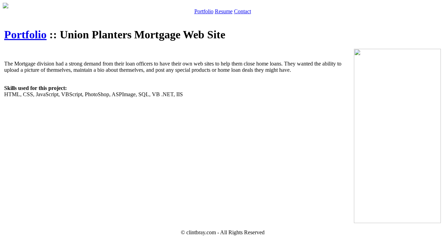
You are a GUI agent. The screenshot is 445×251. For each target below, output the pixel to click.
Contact (242, 11)
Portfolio (203, 11)
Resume (224, 11)
